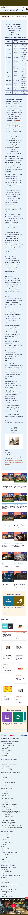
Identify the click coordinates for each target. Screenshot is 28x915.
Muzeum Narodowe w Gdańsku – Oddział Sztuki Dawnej (19, 659)
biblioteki (4, 790)
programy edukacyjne (7, 871)
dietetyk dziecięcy (6, 837)
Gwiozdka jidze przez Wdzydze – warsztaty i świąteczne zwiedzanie (20, 586)
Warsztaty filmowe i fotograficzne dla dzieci (12, 827)
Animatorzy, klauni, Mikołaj (7, 768)
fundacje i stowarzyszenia (19, 654)
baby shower (5, 763)
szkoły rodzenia (5, 882)
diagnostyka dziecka (6, 842)
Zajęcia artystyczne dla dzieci (11, 820)
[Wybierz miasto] (23, 7)
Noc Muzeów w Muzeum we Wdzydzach (20, 526)
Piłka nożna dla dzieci (6, 757)
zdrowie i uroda (5, 880)
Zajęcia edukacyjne (7, 801)
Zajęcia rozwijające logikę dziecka (9, 807)
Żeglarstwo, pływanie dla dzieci (9, 747)
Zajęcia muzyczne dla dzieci (8, 824)
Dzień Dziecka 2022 (6, 524)
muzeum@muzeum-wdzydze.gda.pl (13, 460)
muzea (4, 632)
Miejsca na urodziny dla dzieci (8, 769)
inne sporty (4, 755)
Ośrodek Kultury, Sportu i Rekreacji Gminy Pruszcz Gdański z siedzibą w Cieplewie (8, 658)
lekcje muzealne (5, 873)
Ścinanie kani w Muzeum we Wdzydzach (20, 507)
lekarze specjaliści (6, 840)
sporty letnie (4, 748)
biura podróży (5, 777)
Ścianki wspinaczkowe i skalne (8, 782)
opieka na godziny (6, 861)
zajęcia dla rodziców (6, 879)
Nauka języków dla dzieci (7, 802)
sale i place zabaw (6, 775)
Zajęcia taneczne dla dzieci (8, 829)
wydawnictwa (5, 793)
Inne (2, 563)
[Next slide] (23, 605)
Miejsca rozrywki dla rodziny (10, 772)
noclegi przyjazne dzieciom (8, 891)
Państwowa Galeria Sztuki (6, 699)
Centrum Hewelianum (19, 701)
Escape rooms (5, 780)
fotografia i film (5, 848)
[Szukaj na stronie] (20, 7)
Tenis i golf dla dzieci (6, 752)
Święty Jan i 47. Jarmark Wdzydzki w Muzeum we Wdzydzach (8, 507)
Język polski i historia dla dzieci (9, 806)
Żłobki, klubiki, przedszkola (9, 852)
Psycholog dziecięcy (6, 835)
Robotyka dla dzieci (6, 809)
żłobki (3, 859)
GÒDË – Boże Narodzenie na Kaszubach (5, 586)
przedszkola (4, 857)
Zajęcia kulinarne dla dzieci (8, 818)
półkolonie (4, 894)
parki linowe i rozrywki (6, 774)
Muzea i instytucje (7, 788)
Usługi (3, 846)
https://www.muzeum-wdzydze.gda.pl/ (14, 462)
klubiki (3, 862)
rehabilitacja (4, 839)
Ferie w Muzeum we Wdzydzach (19, 565)
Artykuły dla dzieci (7, 831)
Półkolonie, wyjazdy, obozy (10, 889)
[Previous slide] (4, 605)
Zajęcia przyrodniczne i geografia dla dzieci (11, 811)
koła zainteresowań (6, 814)
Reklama (12, 10)
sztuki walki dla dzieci (6, 753)
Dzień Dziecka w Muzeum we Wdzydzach (8, 526)
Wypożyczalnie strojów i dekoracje (9, 764)
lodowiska (4, 779)
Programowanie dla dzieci (7, 816)
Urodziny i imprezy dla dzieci (10, 759)
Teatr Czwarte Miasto (19, 637)
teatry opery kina (5, 795)
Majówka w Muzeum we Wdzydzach (8, 546)
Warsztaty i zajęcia (6, 484)
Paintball (4, 784)
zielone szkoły (5, 869)
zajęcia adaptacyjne (6, 854)
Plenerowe (16, 484)
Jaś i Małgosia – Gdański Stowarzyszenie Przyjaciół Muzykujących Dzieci (7, 671)
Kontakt (7, 10)
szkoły (3, 856)
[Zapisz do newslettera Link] (22, 10)
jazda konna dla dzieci (7, 743)
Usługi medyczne (6, 834)
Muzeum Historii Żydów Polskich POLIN (7, 635)
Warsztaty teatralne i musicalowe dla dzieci (20, 634)
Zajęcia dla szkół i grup (8, 867)
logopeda (4, 844)
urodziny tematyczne (6, 761)
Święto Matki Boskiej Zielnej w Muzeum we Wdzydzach (7, 488)
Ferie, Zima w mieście (18, 563)
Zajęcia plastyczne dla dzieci (8, 822)
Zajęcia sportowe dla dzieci (10, 741)
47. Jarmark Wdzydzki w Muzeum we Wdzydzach (20, 487)
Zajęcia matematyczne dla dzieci (9, 804)
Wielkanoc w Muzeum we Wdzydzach (7, 565)
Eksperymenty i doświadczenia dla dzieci (20, 698)
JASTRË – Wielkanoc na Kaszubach (20, 546)
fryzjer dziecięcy (5, 850)
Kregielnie (4, 785)
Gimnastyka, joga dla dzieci (8, 745)
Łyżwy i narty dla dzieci (7, 750)
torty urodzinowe (6, 766)
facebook (7, 464)
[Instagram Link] (17, 10)
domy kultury (6, 653)
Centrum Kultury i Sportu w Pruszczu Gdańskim (20, 678)
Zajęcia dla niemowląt (8, 865)
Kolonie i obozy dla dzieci (7, 896)
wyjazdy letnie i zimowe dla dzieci (9, 892)
